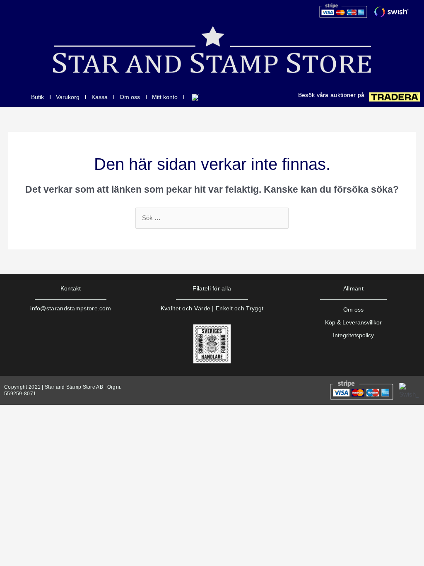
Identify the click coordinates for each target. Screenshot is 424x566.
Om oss (130, 97)
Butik (37, 97)
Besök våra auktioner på (331, 95)
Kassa (100, 97)
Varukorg (68, 97)
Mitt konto (165, 97)
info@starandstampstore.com (70, 308)
